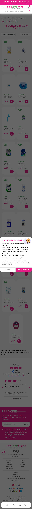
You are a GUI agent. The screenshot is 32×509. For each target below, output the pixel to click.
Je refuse (9, 264)
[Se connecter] (20, 505)
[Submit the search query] (29, 11)
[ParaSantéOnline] (15, 7)
